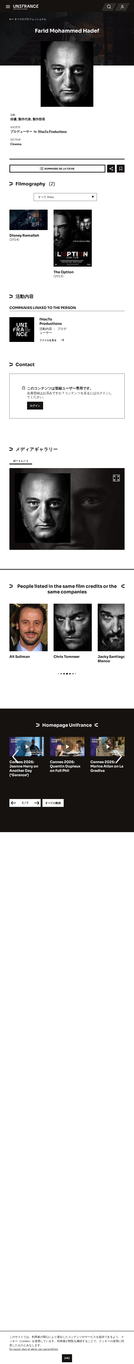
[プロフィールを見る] (122, 7)
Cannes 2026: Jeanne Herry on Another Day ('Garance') (23, 768)
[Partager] (111, 169)
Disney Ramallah (24, 235)
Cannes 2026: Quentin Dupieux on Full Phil (65, 766)
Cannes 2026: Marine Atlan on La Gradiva (106, 766)
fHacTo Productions (52, 131)
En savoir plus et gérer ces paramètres (33, 1349)
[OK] (67, 1358)
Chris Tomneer (67, 657)
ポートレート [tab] (21, 461)
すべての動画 (53, 803)
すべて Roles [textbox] (46, 197)
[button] (116, 478)
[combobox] (65, 197)
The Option (64, 272)
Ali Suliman (19, 657)
